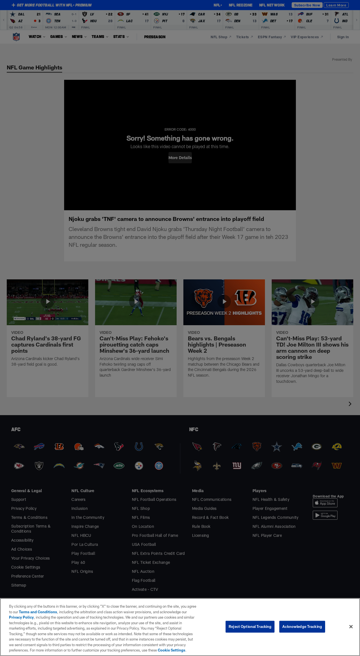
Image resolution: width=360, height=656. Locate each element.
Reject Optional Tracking (250, 626)
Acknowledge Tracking (302, 626)
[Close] (351, 627)
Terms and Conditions (38, 612)
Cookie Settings (171, 650)
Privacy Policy (21, 617)
